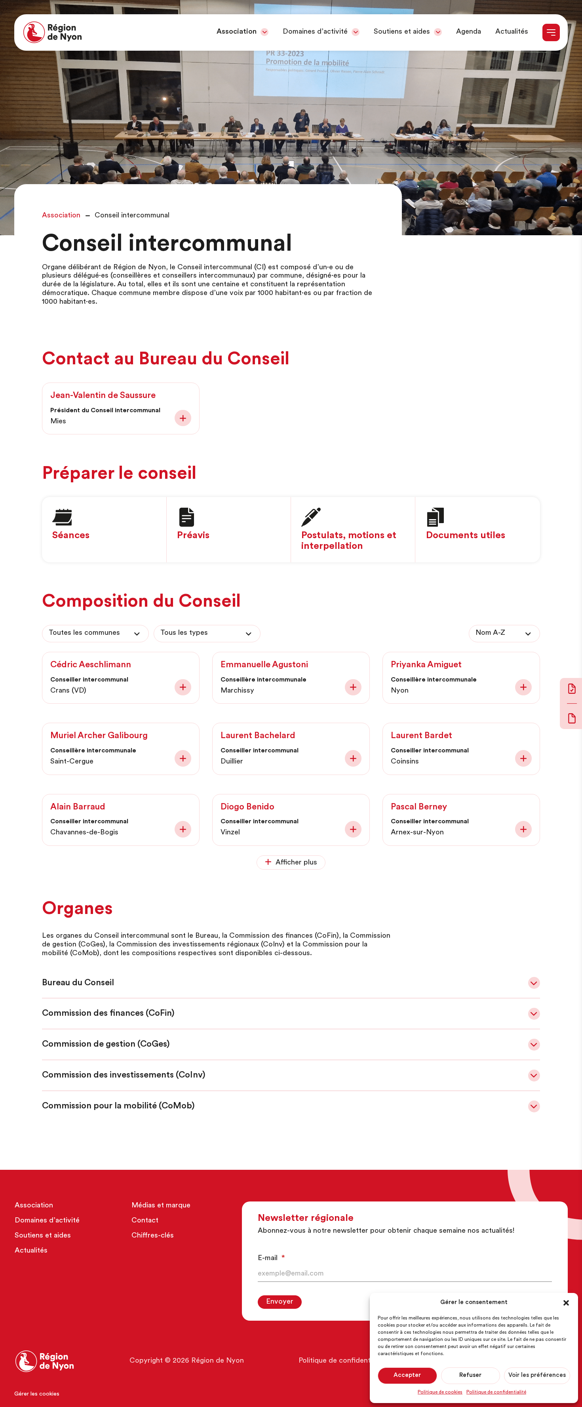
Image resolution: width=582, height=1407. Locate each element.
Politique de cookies (440, 1392)
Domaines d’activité (315, 32)
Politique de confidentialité (496, 1392)
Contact (144, 1220)
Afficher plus (296, 862)
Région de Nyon (217, 1361)
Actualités (511, 32)
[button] (566, 1303)
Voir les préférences (537, 1375)
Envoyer (279, 1302)
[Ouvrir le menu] (551, 32)
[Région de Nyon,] (52, 32)
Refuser (470, 1375)
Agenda (468, 32)
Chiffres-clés (152, 1235)
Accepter (407, 1375)
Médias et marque (160, 1205)
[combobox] (95, 633)
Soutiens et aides (402, 32)
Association (237, 32)
